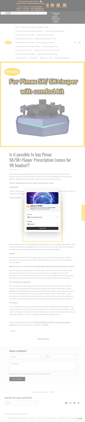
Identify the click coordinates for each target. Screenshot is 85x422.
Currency (29, 214)
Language (29, 221)
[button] (42, 217)
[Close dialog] (59, 191)
